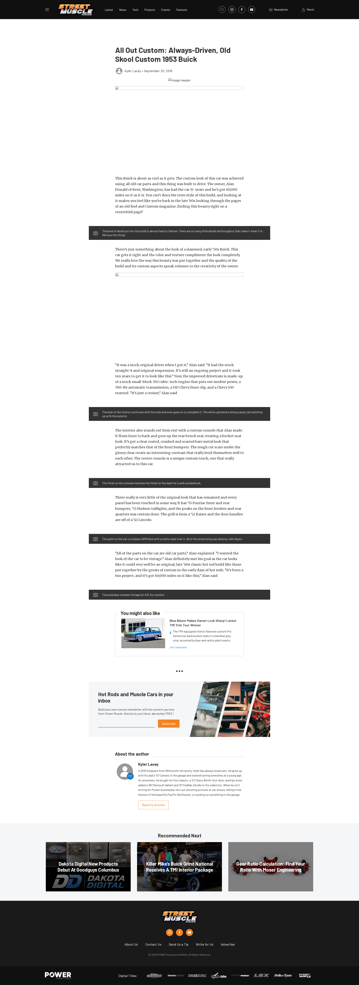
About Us (131, 944)
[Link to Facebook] (241, 9)
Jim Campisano (178, 647)
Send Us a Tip (178, 944)
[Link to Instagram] (231, 9)
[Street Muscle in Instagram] (169, 932)
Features (181, 9)
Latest (109, 9)
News (122, 9)
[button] (179, 80)
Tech (135, 9)
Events (165, 9)
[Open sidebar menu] (47, 9)
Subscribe (169, 723)
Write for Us (204, 944)
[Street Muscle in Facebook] (179, 932)
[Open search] (222, 9)
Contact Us (153, 944)
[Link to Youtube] (251, 9)
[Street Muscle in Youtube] (189, 932)
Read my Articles (153, 805)
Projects (149, 9)
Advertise (228, 944)
